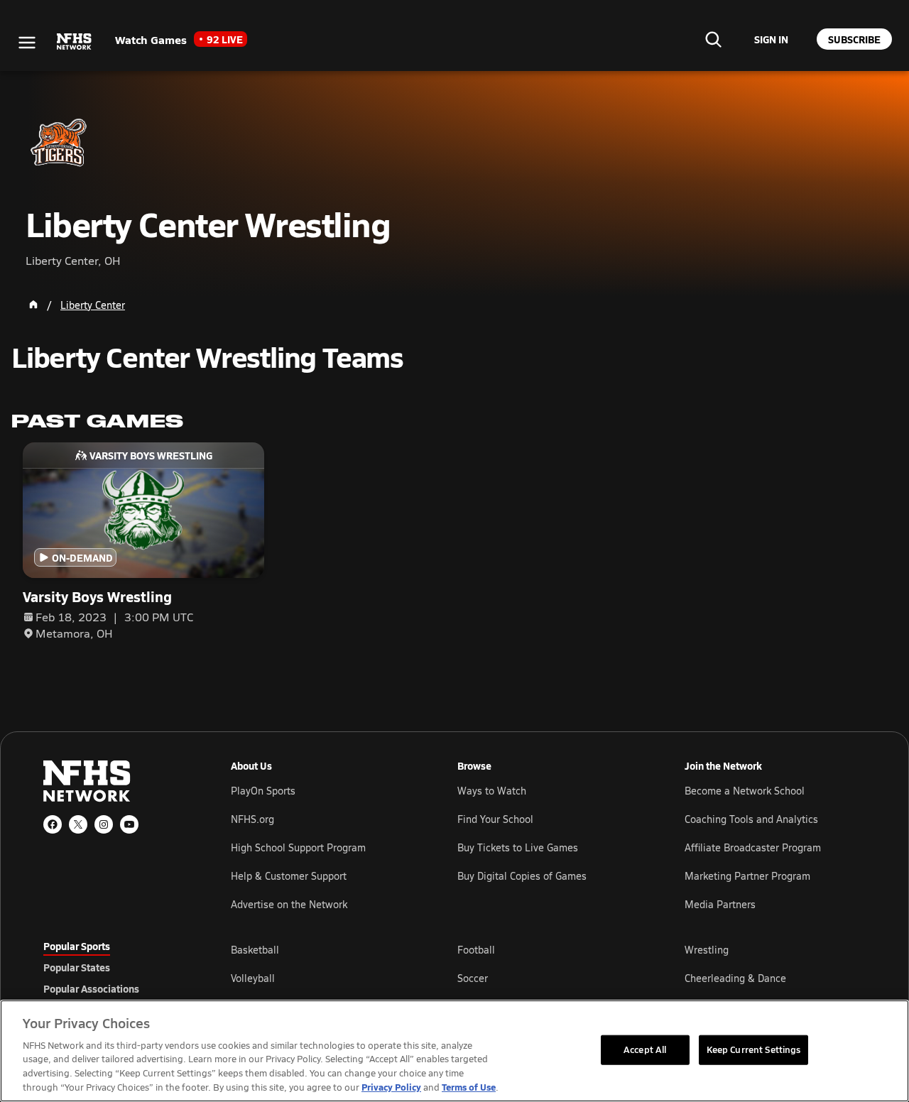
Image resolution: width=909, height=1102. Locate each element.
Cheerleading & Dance (735, 978)
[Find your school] (713, 39)
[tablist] (114, 967)
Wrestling (707, 949)
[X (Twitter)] (78, 824)
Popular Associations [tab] (91, 988)
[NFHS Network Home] (74, 41)
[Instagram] (103, 824)
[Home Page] (33, 304)
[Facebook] (52, 824)
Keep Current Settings (754, 1049)
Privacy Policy (391, 1086)
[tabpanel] (548, 978)
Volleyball (253, 978)
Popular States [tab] (76, 967)
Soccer (472, 978)
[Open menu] (27, 42)
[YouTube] (129, 824)
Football (476, 949)
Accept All (645, 1049)
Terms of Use (469, 1086)
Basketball (255, 949)
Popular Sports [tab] (76, 946)
